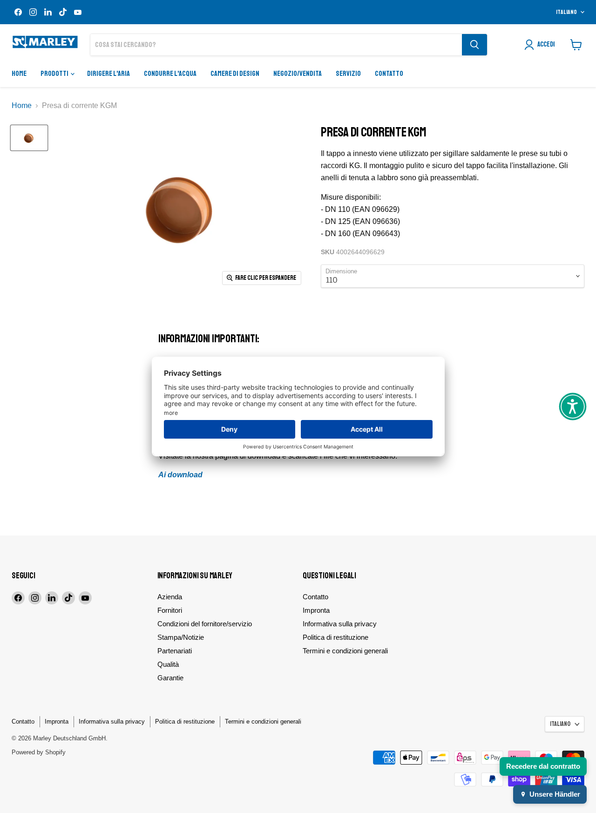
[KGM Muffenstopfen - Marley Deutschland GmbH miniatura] (29, 137)
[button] (573, 406)
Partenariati (174, 651)
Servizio (348, 73)
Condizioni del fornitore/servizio (204, 624)
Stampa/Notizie (180, 637)
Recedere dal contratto (543, 766)
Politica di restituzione (335, 637)
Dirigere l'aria (108, 73)
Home (19, 73)
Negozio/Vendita (297, 73)
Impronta (316, 610)
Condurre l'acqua (170, 73)
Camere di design (234, 73)
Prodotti (55, 73)
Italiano (566, 12)
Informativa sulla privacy (340, 624)
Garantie (170, 678)
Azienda (169, 597)
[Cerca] (474, 44)
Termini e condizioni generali (345, 651)
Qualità (168, 664)
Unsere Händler (554, 794)
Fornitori (169, 610)
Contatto (389, 73)
